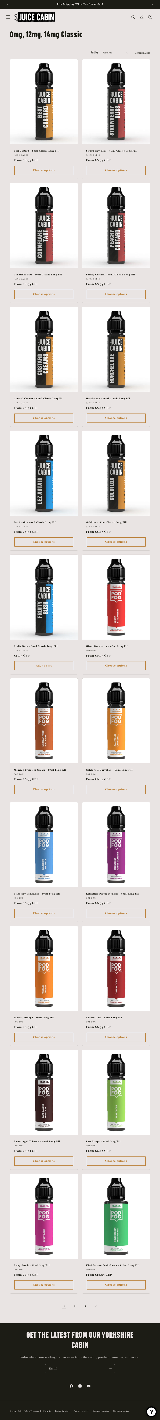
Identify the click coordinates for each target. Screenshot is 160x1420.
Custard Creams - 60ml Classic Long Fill (38, 398)
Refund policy (62, 1411)
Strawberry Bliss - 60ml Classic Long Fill (111, 151)
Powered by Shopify (41, 1411)
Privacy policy (81, 1411)
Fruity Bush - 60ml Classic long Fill (36, 646)
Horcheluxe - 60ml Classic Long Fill (108, 398)
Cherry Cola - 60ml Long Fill (104, 1018)
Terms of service (101, 1411)
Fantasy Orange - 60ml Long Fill (34, 1018)
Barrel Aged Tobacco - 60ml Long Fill (37, 1141)
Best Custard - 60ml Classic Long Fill (36, 151)
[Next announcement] (152, 4)
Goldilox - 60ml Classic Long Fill (106, 522)
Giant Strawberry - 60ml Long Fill (107, 646)
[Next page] (96, 1305)
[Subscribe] (110, 1368)
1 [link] (64, 1305)
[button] (8, 17)
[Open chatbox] (151, 1411)
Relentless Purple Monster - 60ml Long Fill (112, 894)
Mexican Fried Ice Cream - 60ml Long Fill (40, 770)
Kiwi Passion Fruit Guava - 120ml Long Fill (112, 1265)
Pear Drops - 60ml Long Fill (103, 1141)
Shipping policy (121, 1411)
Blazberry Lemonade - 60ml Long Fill (37, 894)
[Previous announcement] (7, 4)
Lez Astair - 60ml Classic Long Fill (35, 522)
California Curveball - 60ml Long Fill (109, 770)
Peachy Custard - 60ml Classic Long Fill (110, 275)
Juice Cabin (24, 1411)
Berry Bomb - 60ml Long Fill (32, 1265)
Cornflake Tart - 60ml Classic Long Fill (38, 275)
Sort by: (95, 52)
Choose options (44, 170)
